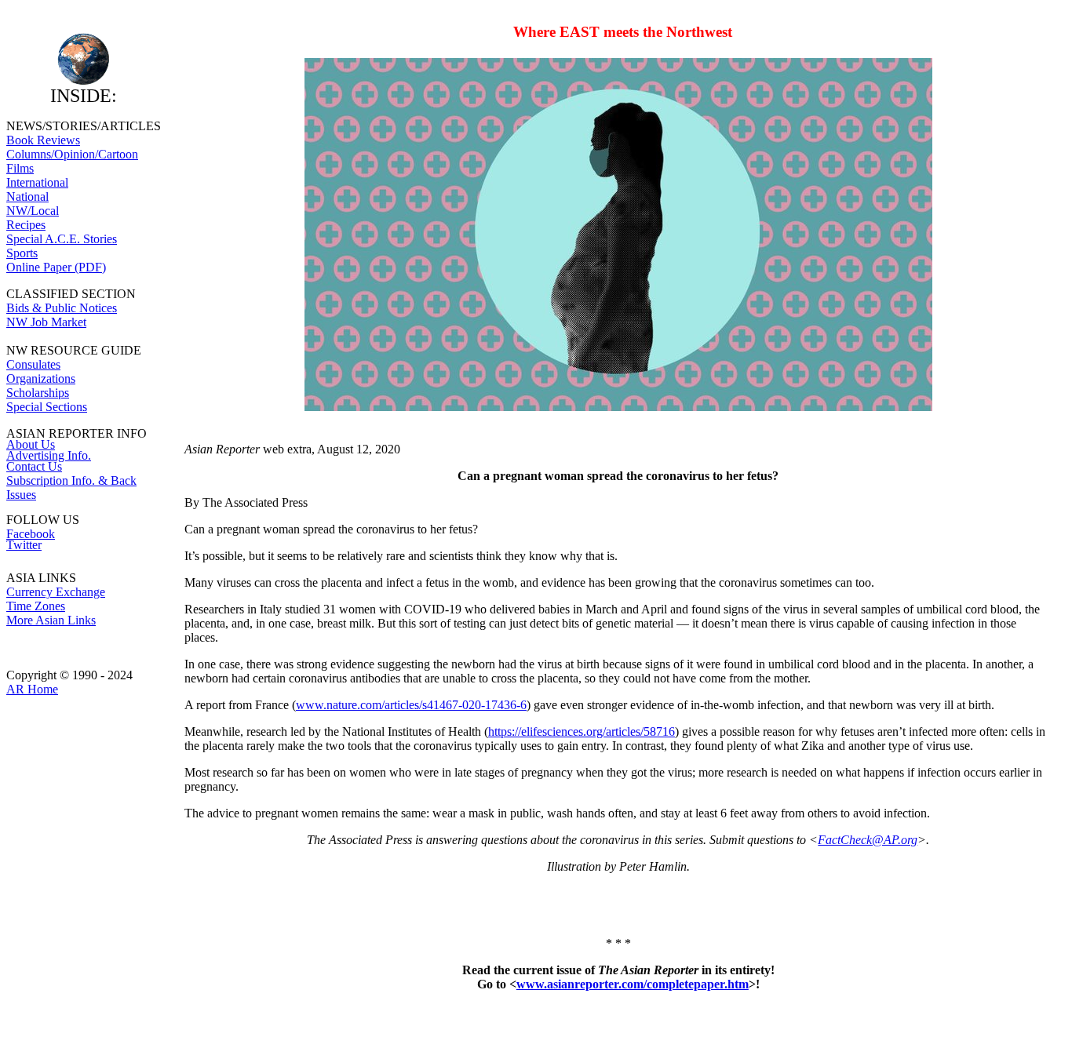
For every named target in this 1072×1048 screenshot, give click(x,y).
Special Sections (46, 406)
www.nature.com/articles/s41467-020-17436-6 (411, 704)
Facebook (30, 533)
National (27, 196)
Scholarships (37, 392)
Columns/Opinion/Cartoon (72, 154)
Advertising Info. (48, 455)
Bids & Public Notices (61, 308)
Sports (22, 253)
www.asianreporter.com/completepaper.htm (632, 984)
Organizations (40, 378)
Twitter (24, 544)
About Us (30, 444)
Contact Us (34, 466)
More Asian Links (51, 620)
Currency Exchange (55, 592)
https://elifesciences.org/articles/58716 (581, 731)
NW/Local (32, 210)
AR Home (32, 689)
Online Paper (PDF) (56, 267)
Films (20, 168)
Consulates (33, 364)
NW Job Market (46, 322)
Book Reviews (43, 140)
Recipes (26, 224)
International (37, 182)
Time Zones (35, 606)
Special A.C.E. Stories (61, 239)
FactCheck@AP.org (867, 839)
